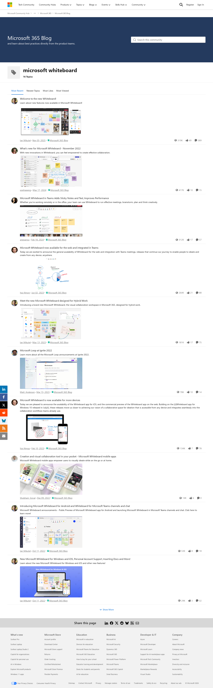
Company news (178, 649)
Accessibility (177, 669)
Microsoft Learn (146, 649)
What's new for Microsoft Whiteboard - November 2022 (50, 148)
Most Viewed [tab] (62, 90)
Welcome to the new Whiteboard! (38, 98)
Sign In (200, 4)
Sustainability (177, 674)
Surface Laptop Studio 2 (20, 649)
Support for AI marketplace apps (152, 654)
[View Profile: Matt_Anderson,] (14, 353)
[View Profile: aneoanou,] (14, 200)
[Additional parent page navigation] (35, 13)
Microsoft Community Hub (18, 13)
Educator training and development (89, 664)
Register (190, 4)
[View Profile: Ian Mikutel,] (14, 101)
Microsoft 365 (45, 13)
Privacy (98, 683)
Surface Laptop (16, 644)
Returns (47, 654)
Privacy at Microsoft (179, 654)
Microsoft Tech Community (150, 659)
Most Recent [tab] (17, 90)
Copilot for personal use (20, 659)
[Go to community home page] (9, 4)
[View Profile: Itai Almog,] (14, 250)
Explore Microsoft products (21, 669)
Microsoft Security (113, 644)
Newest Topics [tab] (33, 90)
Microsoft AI (111, 639)
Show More (108, 609)
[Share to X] (116, 622)
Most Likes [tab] (48, 90)
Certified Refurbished (52, 664)
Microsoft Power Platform (116, 659)
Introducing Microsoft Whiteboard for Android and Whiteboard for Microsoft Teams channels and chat (75, 506)
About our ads (176, 683)
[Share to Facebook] (111, 622)
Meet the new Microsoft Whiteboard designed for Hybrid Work (54, 300)
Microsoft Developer (148, 644)
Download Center (51, 644)
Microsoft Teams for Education (87, 649)
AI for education (82, 674)
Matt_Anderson (27, 392)
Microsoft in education (84, 639)
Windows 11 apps (17, 674)
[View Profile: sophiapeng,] (14, 151)
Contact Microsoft (85, 683)
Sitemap (71, 683)
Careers (175, 639)
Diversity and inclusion (180, 664)
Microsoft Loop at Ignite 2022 (36, 350)
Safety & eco (151, 683)
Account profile (50, 639)
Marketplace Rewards (148, 669)
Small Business (112, 674)
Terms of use (125, 683)
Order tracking (49, 659)
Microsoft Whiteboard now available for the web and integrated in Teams (59, 247)
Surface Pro (15, 639)
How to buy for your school (86, 659)
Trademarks (138, 683)
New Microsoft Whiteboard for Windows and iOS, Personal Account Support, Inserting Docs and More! (75, 559)
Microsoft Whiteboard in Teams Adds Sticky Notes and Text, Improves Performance (64, 198)
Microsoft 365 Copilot (114, 669)
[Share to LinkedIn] (106, 622)
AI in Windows (16, 664)
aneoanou (24, 239)
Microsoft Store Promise (53, 669)
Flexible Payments (51, 674)
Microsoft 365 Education (85, 654)
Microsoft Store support (53, 649)
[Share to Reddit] (121, 622)
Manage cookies (111, 683)
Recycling (163, 683)
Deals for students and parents (88, 669)
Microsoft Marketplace (148, 664)
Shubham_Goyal (27, 497)
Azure (142, 639)
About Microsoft (178, 644)
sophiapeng (25, 190)
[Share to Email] (137, 622)
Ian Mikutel (25, 140)
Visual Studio (145, 674)
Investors (175, 659)
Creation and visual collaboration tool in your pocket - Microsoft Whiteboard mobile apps (68, 456)
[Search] (181, 5)
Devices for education (84, 644)
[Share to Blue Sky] (127, 622)
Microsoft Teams (112, 664)
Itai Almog (25, 292)
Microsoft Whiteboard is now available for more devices (50, 400)
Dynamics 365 (111, 649)
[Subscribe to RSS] (132, 622)
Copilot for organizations (20, 654)
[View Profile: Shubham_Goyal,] (14, 459)
